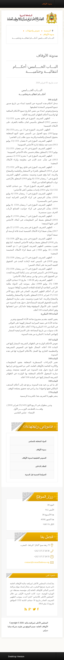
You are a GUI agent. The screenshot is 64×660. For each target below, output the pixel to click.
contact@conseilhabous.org (37, 562)
